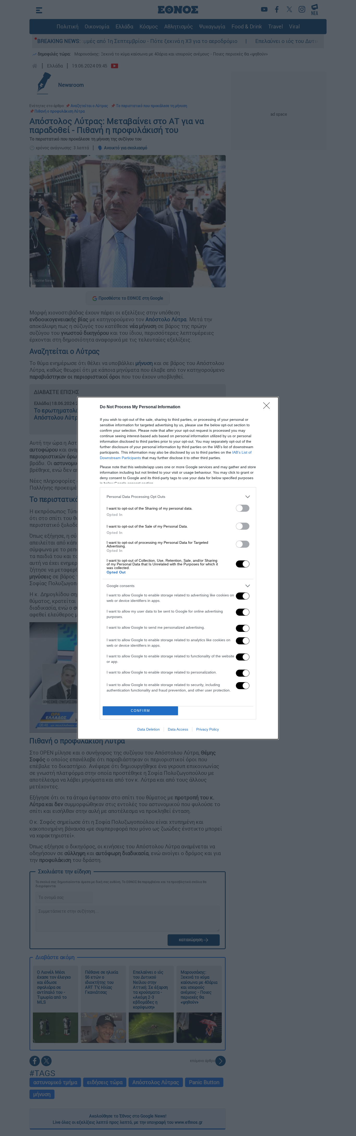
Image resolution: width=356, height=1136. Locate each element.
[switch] (242, 508)
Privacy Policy (207, 729)
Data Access (178, 729)
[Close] (268, 407)
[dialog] (178, 568)
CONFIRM (140, 711)
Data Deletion (148, 729)
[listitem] (178, 496)
